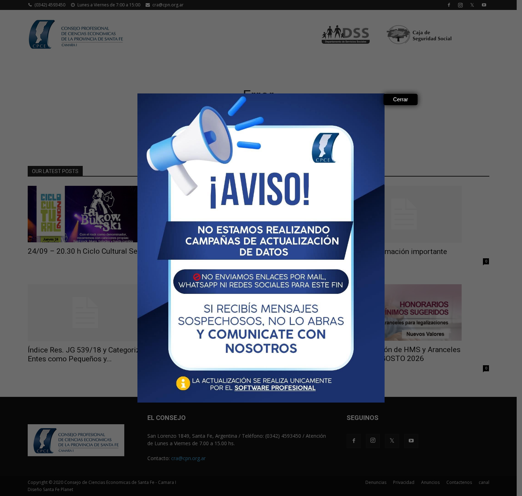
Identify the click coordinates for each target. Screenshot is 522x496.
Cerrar (400, 99)
